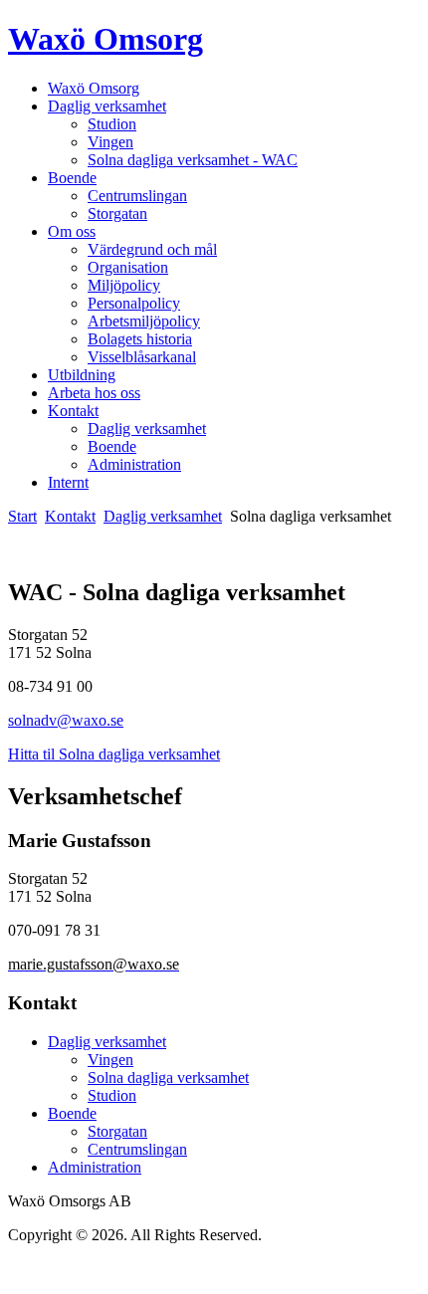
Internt (68, 482)
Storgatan (117, 213)
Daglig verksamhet (107, 106)
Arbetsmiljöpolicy (144, 321)
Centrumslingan (137, 195)
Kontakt (73, 410)
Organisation (128, 267)
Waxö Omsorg (105, 39)
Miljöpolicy (124, 285)
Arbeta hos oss (94, 392)
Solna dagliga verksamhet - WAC (193, 159)
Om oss (72, 231)
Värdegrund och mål (152, 249)
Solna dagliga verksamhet (168, 1077)
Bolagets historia (140, 338)
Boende (72, 177)
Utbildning (81, 374)
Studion (112, 123)
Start (22, 516)
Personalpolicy (134, 303)
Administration (134, 464)
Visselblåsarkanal (142, 356)
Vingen (110, 141)
